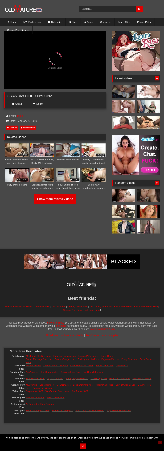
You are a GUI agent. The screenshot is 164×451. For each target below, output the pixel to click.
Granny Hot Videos (42, 388)
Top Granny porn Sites (100, 306)
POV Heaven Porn (35, 378)
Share (39, 104)
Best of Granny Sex (125, 385)
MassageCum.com (42, 359)
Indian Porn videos (141, 378)
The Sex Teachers (35, 397)
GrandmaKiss (64, 385)
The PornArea (58, 306)
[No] (160, 442)
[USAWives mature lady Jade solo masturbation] (148, 226)
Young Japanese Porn (77, 378)
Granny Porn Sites (72, 310)
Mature (13, 128)
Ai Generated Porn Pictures (40, 404)
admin (20, 116)
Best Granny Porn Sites (146, 306)
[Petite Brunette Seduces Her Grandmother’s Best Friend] (123, 195)
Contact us (105, 22)
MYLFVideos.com (32, 22)
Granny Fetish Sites (77, 306)
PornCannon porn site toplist (102, 335)
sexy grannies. (55, 322)
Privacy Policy (144, 22)
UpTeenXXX (122, 365)
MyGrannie (31, 385)
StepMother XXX (34, 391)
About (18, 104)
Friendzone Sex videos (81, 365)
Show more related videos (55, 199)
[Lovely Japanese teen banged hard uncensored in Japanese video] (123, 122)
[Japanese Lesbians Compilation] (148, 195)
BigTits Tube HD (55, 378)
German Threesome (119, 378)
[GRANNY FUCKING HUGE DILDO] (123, 91)
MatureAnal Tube (104, 385)
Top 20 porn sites (49, 372)
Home (13, 22)
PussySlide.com (129, 359)
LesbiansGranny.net (83, 385)
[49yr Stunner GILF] (148, 211)
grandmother (29, 128)
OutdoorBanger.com (65, 359)
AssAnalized (32, 372)
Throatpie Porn (41, 306)
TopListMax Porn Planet (119, 410)
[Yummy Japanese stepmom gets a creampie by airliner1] (148, 91)
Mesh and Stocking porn (38, 356)
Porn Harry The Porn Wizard (89, 410)
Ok (83, 446)
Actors (90, 22)
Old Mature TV (47, 385)
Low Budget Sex (98, 378)
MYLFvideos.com (55, 397)
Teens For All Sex (104, 365)
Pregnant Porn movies (64, 356)
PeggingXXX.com (110, 359)
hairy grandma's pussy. (103, 329)
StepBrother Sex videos (57, 391)
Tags (74, 22)
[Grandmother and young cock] (123, 106)
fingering (61, 325)
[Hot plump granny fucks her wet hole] (148, 122)
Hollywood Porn (92, 310)
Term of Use (124, 22)
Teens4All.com (33, 365)
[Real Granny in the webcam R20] (123, 226)
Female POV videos (88, 356)
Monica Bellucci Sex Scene (18, 306)
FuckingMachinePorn (88, 359)
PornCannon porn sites (37, 410)
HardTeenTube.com (93, 372)
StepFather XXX (79, 391)
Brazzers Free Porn (70, 372)
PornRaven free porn (62, 410)
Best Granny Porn (123, 306)
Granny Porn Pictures (18, 30)
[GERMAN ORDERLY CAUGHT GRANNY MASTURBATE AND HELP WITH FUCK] (148, 106)
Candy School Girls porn (55, 365)
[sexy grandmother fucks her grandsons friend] (123, 211)
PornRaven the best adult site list (65, 335)
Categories (56, 22)
